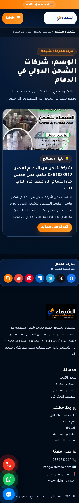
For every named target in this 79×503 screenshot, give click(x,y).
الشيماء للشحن (65, 32)
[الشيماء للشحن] (60, 18)
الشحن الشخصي (64, 390)
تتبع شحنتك (67, 422)
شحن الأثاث (68, 378)
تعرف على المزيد (54, 227)
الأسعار (71, 428)
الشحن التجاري (66, 384)
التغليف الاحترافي (64, 397)
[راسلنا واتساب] (9, 479)
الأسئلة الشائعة (65, 441)
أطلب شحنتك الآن (63, 415)
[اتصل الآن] (9, 464)
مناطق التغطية (65, 434)
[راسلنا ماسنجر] (9, 494)
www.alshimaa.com (62, 481)
